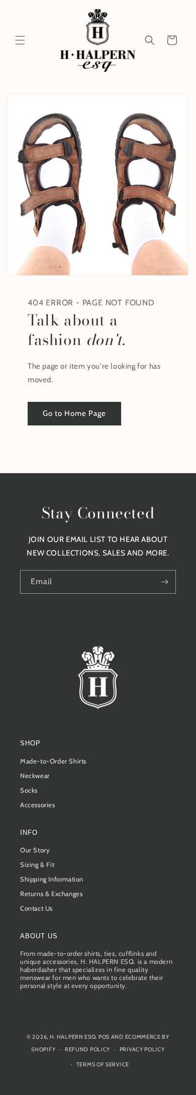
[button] (20, 40)
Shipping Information (51, 879)
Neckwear (35, 776)
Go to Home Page (74, 413)
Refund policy (87, 1049)
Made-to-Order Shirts (53, 761)
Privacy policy (142, 1049)
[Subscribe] (164, 582)
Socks (29, 790)
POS (104, 1036)
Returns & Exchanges (51, 894)
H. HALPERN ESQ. (73, 1036)
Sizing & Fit (37, 864)
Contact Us (36, 908)
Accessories (37, 805)
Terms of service (102, 1064)
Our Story (35, 850)
